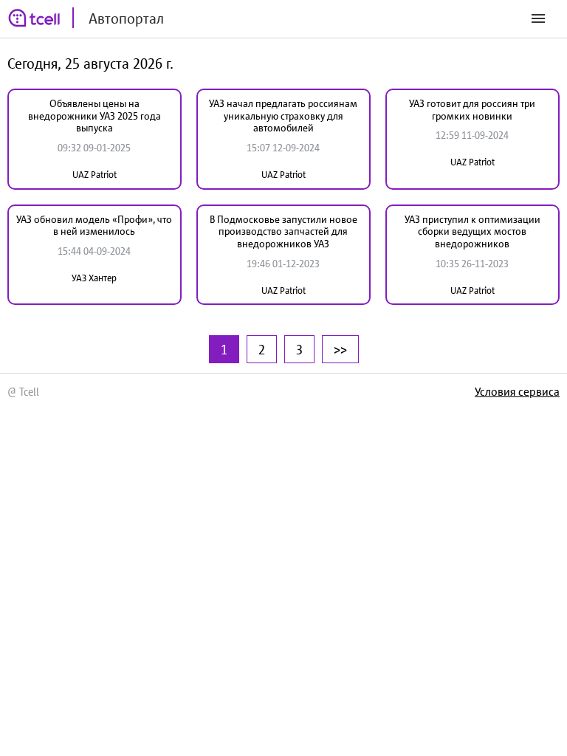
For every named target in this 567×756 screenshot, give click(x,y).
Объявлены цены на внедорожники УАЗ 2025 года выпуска (94, 115)
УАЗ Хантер (94, 278)
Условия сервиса (517, 391)
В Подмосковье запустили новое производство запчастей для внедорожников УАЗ (283, 231)
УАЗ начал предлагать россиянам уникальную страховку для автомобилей (283, 115)
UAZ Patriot (94, 174)
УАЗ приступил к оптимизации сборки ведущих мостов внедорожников (472, 231)
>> (340, 349)
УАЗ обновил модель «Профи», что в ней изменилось (94, 225)
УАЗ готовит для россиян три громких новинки (472, 109)
